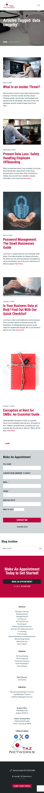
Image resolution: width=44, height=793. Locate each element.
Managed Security (22, 614)
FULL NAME (7, 464)
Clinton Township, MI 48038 (22, 723)
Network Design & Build (22, 639)
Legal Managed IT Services (22, 694)
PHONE (6, 491)
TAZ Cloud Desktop (22, 656)
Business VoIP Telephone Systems (22, 629)
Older (6, 444)
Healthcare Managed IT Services (22, 697)
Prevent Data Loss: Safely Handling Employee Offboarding (21, 158)
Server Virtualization (22, 663)
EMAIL (5, 482)
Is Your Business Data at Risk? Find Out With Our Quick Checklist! (20, 310)
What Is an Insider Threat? (21, 87)
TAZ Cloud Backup (22, 658)
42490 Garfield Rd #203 (22, 721)
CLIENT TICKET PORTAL (22, 786)
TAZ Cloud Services (22, 621)
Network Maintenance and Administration (22, 636)
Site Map (22, 778)
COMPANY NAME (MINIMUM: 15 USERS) (17, 473)
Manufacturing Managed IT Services (22, 692)
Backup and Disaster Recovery (22, 626)
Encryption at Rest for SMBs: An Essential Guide (21, 412)
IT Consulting (22, 631)
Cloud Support (22, 624)
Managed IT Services (22, 611)
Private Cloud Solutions (22, 661)
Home (5, 42)
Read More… (27, 178)
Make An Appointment (22, 581)
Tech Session (22, 680)
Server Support (22, 644)
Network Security (22, 641)
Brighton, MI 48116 (22, 713)
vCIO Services (22, 619)
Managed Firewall (22, 616)
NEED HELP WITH (9, 500)
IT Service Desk (22, 634)
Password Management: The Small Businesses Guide (20, 243)
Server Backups (22, 666)
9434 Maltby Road (22, 710)
